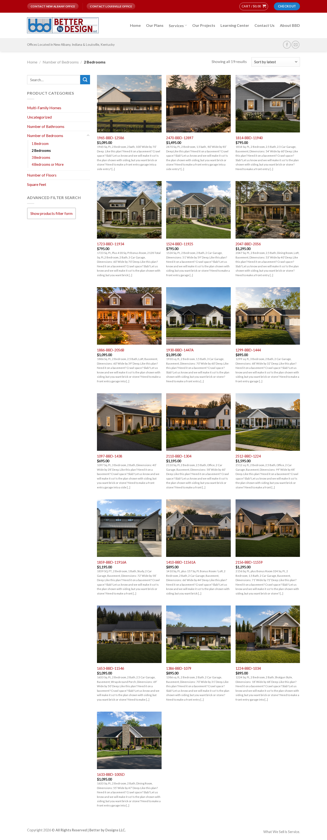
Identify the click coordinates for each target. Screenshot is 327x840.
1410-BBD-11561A (181, 562)
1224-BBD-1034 (248, 668)
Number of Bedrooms (61, 62)
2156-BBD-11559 (249, 562)
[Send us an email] (295, 45)
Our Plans (155, 25)
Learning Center (234, 25)
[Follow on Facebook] (287, 45)
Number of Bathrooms (45, 126)
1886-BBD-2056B (110, 350)
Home (135, 25)
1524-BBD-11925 (179, 244)
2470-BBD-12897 (179, 138)
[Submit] (85, 79)
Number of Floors (41, 175)
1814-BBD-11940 (249, 138)
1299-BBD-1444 (248, 350)
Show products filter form (51, 213)
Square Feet (36, 184)
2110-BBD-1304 (178, 456)
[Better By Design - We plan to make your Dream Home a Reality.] (63, 25)
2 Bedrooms (41, 151)
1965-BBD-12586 (110, 138)
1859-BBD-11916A (111, 562)
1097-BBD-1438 (109, 456)
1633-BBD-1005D (111, 774)
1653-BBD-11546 (110, 668)
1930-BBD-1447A (180, 350)
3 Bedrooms (41, 157)
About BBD (290, 25)
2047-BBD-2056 (248, 244)
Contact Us (264, 25)
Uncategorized (39, 117)
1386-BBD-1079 (178, 668)
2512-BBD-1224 (248, 456)
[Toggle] (88, 135)
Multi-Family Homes (44, 107)
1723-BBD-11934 (110, 244)
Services (176, 25)
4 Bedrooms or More (48, 164)
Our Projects (203, 25)
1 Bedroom (40, 144)
